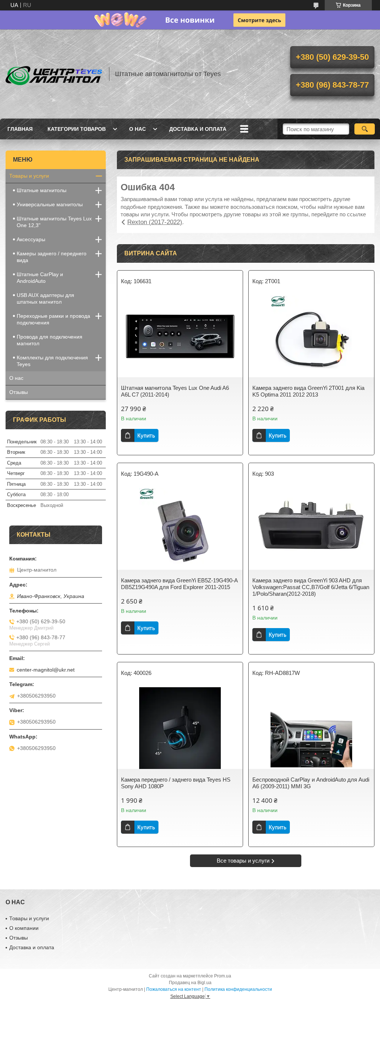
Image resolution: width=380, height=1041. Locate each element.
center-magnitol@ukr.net (46, 670)
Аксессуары (31, 239)
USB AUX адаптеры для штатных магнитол (45, 298)
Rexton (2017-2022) (154, 222)
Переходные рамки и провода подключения (53, 319)
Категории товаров (77, 129)
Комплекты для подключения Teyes (52, 361)
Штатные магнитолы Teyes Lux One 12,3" (54, 222)
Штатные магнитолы (41, 190)
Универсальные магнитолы (50, 204)
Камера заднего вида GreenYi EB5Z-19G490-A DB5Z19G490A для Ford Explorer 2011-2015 (179, 583)
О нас (137, 129)
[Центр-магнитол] (54, 74)
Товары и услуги (29, 176)
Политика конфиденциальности (238, 989)
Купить (146, 435)
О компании (24, 928)
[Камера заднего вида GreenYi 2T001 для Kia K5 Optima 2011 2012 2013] (311, 336)
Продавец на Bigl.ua (190, 982)
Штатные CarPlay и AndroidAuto (40, 277)
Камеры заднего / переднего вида (51, 256)
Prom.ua (222, 976)
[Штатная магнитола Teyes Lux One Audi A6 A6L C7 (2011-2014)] (180, 336)
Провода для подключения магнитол (49, 340)
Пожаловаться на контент (173, 989)
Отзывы (18, 392)
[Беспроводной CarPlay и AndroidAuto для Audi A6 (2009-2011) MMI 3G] (311, 728)
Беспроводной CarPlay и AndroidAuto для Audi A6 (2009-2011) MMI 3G (310, 782)
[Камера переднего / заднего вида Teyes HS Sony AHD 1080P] (180, 728)
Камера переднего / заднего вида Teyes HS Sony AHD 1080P (175, 782)
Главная (20, 129)
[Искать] (364, 129)
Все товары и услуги (243, 860)
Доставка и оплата (197, 129)
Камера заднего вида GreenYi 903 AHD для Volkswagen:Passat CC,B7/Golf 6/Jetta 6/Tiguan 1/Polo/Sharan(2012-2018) (310, 587)
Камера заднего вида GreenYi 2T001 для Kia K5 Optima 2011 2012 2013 (308, 391)
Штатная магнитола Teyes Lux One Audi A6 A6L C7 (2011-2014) (175, 391)
